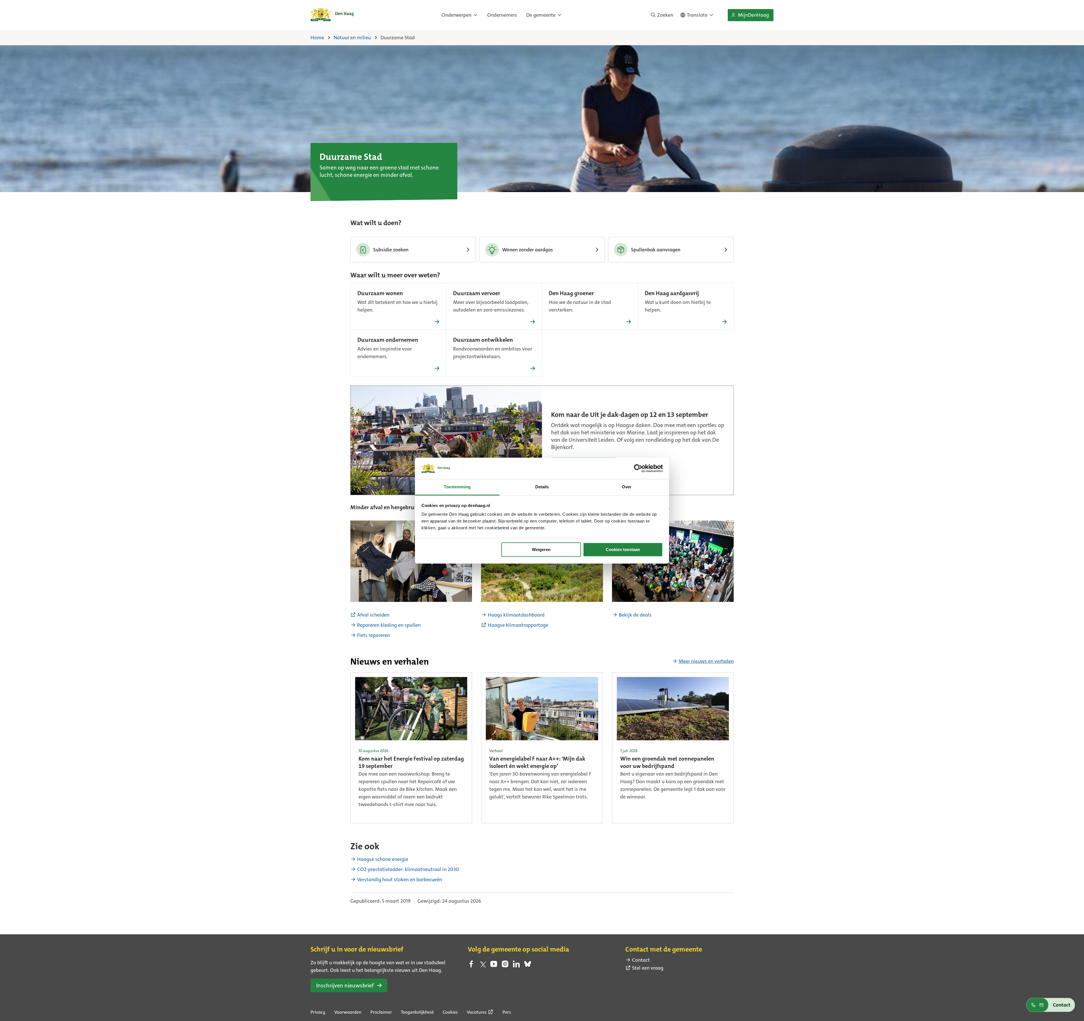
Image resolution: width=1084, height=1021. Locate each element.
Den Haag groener (571, 294)
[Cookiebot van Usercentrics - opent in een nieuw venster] (638, 468)
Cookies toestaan (623, 549)
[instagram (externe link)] (505, 965)
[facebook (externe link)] (471, 965)
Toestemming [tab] (457, 487)
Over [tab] (626, 487)
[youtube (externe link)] (493, 965)
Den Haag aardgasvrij (672, 294)
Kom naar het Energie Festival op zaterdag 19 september (411, 762)
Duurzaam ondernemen (387, 340)
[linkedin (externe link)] (516, 965)
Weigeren (541, 549)
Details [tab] (542, 487)
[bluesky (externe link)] (527, 965)
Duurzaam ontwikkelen (483, 340)
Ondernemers (502, 15)
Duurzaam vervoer (476, 294)
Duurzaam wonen (380, 294)
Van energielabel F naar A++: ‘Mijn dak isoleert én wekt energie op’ (537, 762)
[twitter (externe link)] (482, 965)
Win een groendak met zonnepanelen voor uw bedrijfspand (667, 762)
